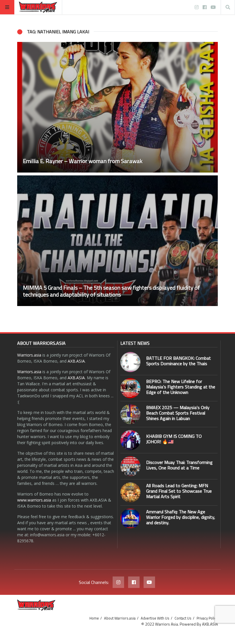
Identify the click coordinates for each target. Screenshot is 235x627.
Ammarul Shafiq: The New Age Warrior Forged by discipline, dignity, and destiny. (180, 517)
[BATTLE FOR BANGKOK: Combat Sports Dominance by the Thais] (130, 362)
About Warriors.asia (120, 618)
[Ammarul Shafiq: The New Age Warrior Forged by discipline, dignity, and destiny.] (130, 518)
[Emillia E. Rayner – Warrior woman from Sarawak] (117, 107)
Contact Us (183, 618)
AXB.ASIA (76, 361)
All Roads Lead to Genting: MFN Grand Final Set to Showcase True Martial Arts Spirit (179, 491)
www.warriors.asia (34, 500)
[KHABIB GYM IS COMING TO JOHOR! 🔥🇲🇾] (130, 440)
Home (94, 618)
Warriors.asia (29, 355)
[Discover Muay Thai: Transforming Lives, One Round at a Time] (130, 466)
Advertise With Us (155, 618)
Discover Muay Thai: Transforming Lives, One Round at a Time (179, 465)
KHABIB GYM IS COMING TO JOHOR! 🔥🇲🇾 (174, 439)
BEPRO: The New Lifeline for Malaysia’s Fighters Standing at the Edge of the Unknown (180, 387)
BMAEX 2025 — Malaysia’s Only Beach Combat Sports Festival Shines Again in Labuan (177, 413)
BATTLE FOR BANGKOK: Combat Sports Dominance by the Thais (178, 361)
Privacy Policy (207, 618)
